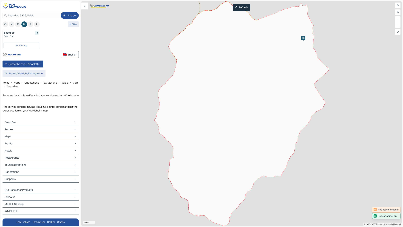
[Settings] (397, 12)
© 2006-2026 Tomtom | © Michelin (378, 224)
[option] (5, 24)
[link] (386, 209)
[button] (303, 38)
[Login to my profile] (397, 5)
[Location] (397, 32)
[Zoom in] (397, 19)
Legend (397, 224)
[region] (241, 113)
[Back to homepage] (15, 6)
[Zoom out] (397, 25)
